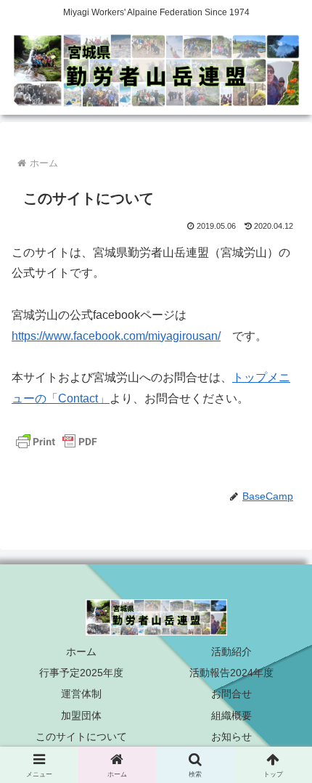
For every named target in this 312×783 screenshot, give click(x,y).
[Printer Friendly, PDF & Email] (57, 441)
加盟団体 (81, 715)
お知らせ (231, 736)
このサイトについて (81, 736)
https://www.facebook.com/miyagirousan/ (116, 336)
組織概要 (231, 715)
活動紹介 (231, 651)
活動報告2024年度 (231, 672)
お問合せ (231, 693)
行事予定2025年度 (81, 672)
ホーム (81, 651)
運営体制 (81, 693)
